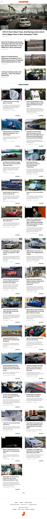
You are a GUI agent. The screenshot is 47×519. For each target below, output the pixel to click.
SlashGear (32, 509)
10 (44, 89)
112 (21, 437)
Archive (21, 502)
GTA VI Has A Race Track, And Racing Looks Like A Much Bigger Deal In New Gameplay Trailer (23, 33)
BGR (23, 509)
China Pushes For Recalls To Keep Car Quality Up (11, 193)
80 (44, 207)
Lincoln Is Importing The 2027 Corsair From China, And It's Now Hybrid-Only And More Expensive (34, 368)
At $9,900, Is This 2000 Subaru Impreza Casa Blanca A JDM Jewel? (11, 252)
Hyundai (28, 119)
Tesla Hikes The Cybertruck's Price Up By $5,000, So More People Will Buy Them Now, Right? (34, 425)
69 (21, 180)
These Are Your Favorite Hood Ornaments (11, 423)
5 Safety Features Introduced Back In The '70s (11, 102)
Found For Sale (5, 297)
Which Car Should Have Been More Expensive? (11, 219)
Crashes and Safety (6, 89)
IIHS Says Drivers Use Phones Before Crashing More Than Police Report (11, 133)
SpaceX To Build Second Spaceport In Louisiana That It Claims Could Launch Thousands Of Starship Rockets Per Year (12, 59)
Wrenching (5, 382)
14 (44, 150)
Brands (28, 267)
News (4, 119)
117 (44, 382)
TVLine (19, 509)
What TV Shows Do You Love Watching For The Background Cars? (11, 451)
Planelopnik (5, 353)
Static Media (16, 504)
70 (44, 437)
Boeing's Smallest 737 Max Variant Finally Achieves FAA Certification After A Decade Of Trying (11, 368)
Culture (28, 40)
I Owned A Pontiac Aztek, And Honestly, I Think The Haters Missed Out (11, 73)
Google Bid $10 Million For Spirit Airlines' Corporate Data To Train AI (11, 339)
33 (21, 353)
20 (21, 297)
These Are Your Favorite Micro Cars (34, 193)
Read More (17, 115)
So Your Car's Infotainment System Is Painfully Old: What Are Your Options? (11, 396)
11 (21, 150)
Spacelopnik (29, 54)
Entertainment (4, 4)
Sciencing (27, 509)
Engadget (15, 509)
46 (44, 353)
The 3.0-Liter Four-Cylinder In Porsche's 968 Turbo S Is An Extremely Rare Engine (11, 281)
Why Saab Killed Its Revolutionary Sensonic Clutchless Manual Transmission (33, 164)
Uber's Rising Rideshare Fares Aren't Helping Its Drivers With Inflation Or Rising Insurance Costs (34, 104)
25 (21, 119)
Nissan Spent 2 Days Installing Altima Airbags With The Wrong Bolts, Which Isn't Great (35, 311)
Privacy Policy (28, 502)
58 (21, 382)
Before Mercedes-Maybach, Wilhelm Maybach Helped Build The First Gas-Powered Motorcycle (35, 282)
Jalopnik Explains (6, 267)
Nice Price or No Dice (30, 437)
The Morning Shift (6, 180)
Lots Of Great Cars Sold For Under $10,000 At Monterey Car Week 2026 (11, 311)
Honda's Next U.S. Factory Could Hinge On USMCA (33, 395)
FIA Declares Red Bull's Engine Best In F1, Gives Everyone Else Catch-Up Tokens (11, 163)
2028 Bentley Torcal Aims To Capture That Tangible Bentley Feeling (35, 252)
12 (21, 464)
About (16, 502)
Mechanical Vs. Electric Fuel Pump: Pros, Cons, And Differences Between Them (11, 478)
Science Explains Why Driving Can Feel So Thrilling (34, 339)
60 (21, 207)
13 (44, 119)
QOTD (27, 180)
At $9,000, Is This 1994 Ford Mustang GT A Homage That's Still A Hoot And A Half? (34, 451)
